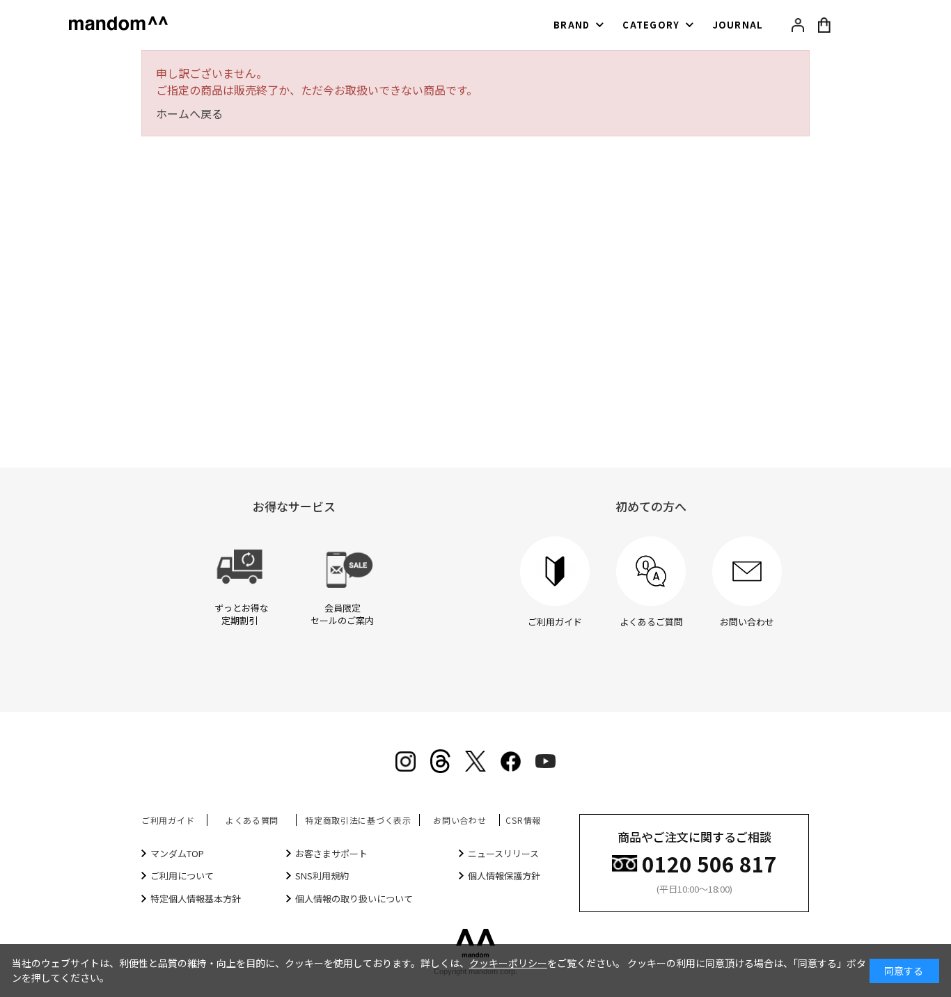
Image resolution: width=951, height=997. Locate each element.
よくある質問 (252, 820)
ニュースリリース (503, 853)
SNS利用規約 (322, 875)
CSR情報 (523, 820)
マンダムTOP (177, 853)
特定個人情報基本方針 (195, 898)
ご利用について (182, 875)
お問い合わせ (459, 820)
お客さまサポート (331, 853)
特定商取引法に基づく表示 (358, 820)
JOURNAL (738, 24)
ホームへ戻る (189, 113)
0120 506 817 (709, 862)
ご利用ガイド (167, 820)
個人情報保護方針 (504, 875)
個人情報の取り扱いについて (354, 898)
